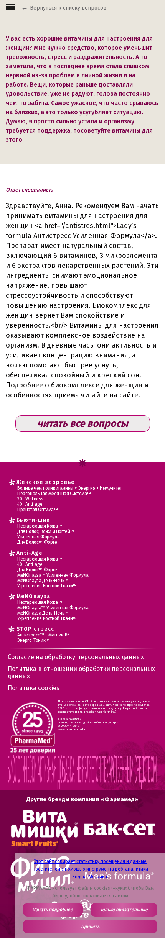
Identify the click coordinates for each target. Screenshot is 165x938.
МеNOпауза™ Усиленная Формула (53, 575)
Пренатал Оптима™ (37, 509)
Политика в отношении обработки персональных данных (81, 672)
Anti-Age (29, 553)
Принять (90, 926)
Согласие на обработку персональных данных (76, 657)
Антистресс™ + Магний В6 (43, 635)
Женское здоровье (45, 482)
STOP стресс (35, 629)
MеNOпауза (33, 596)
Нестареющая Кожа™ (39, 526)
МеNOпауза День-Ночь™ (42, 580)
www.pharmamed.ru (72, 729)
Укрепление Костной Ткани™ (47, 586)
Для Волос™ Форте (37, 542)
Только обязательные (124, 909)
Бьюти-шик (33, 520)
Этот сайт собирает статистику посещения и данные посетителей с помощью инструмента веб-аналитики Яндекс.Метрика (90, 869)
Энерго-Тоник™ (33, 640)
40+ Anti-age (29, 504)
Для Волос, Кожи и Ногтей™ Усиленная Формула (45, 534)
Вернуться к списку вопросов (68, 8)
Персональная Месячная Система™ (54, 493)
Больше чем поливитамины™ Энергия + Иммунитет (69, 488)
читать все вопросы (82, 424)
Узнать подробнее (53, 909)
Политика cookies (33, 688)
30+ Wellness (30, 499)
